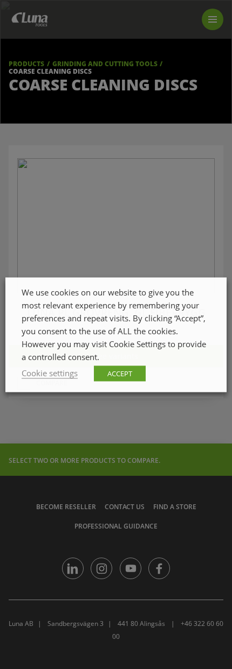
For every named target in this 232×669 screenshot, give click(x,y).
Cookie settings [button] (50, 372)
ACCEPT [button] (119, 373)
